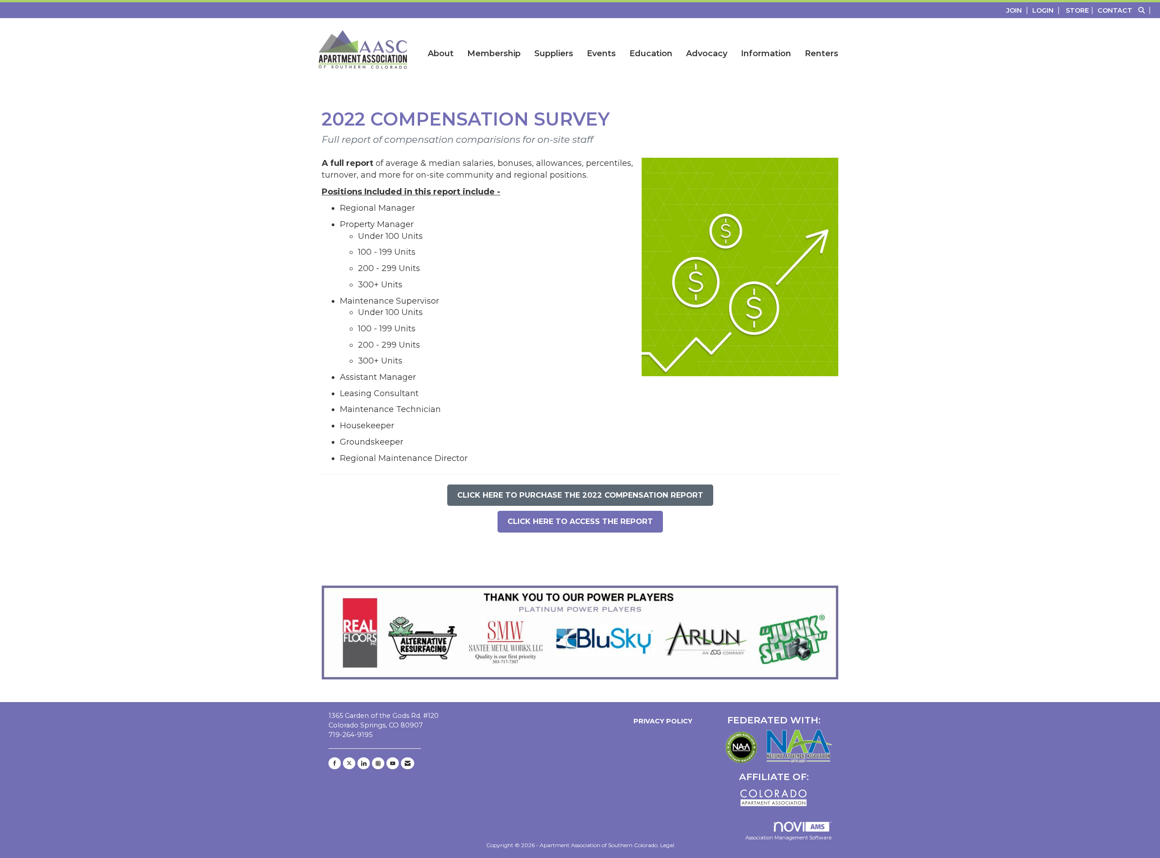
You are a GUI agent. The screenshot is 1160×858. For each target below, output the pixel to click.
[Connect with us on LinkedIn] (364, 763)
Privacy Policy (661, 721)
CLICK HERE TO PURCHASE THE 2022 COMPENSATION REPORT (580, 494)
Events (601, 53)
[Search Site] (1145, 10)
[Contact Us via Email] (407, 763)
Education (650, 53)
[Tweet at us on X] (349, 763)
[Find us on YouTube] (393, 763)
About (441, 53)
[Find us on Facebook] (335, 763)
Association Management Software (788, 837)
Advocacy (706, 53)
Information (766, 53)
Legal (667, 845)
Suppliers (553, 53)
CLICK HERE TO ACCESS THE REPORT (580, 521)
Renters (821, 53)
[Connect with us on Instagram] (378, 763)
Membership (494, 53)
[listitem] (1018, 10)
